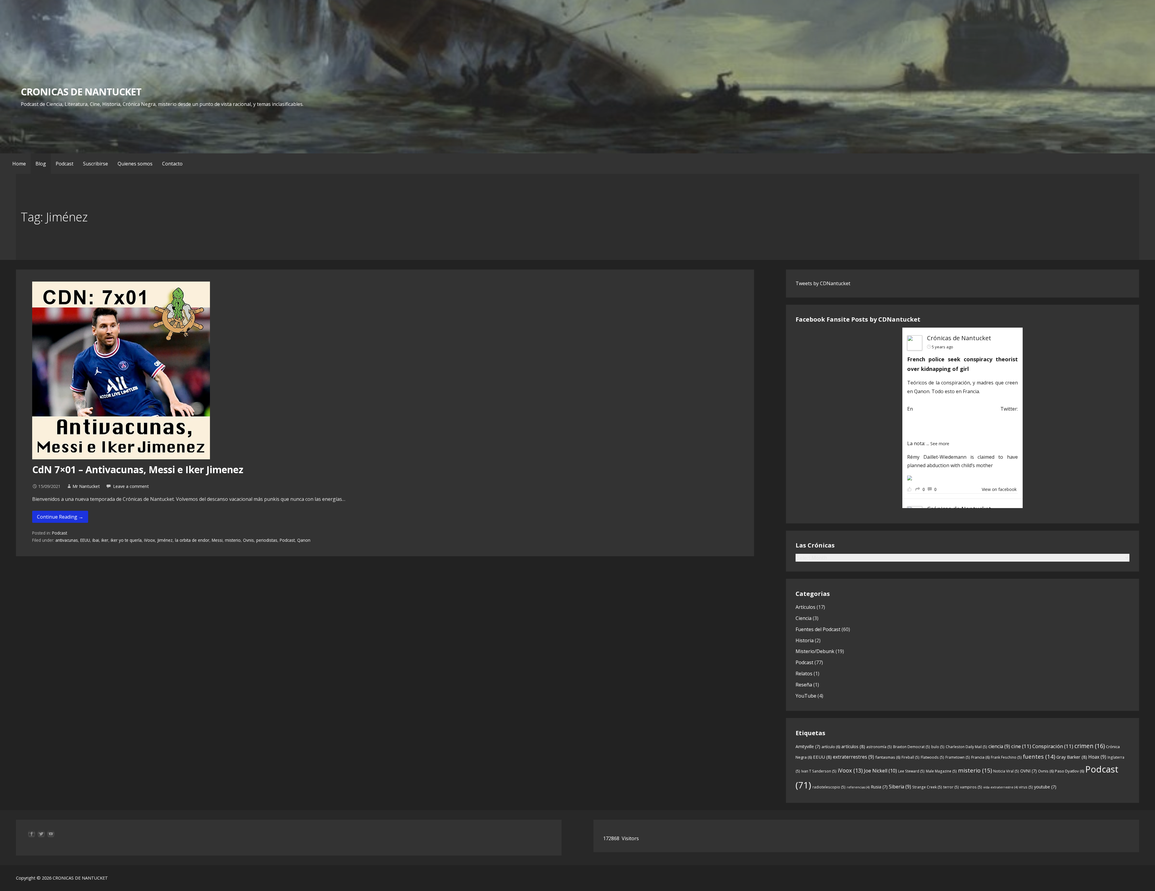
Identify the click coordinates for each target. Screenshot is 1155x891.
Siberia (900, 786)
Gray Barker (1071, 757)
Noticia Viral (1006, 771)
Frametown (957, 757)
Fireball (910, 757)
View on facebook (999, 489)
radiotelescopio (828, 787)
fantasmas (887, 757)
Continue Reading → (60, 516)
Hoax (1097, 757)
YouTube (806, 695)
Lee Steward (911, 771)
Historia (805, 640)
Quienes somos (135, 163)
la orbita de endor (192, 540)
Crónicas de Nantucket (959, 338)
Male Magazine (941, 771)
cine (1021, 746)
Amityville (808, 746)
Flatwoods (932, 757)
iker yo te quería (126, 540)
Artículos (805, 607)
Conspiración (1052, 746)
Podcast (64, 163)
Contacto (172, 163)
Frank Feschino (1006, 757)
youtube (1045, 787)
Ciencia (804, 618)
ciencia (999, 746)
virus (1026, 787)
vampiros (971, 787)
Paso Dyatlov (1069, 771)
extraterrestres (853, 757)
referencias (858, 787)
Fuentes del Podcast (818, 629)
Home (19, 163)
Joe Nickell (880, 770)
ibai (95, 540)
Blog (40, 163)
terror (951, 787)
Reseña (804, 684)
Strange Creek (927, 787)
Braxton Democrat (911, 746)
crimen (1089, 746)
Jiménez (165, 540)
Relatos (804, 673)
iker (104, 540)
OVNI (1028, 771)
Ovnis (248, 540)
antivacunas (66, 540)
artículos (853, 746)
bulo (937, 746)
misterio (233, 540)
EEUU (85, 540)
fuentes (1039, 756)
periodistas (266, 540)
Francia (980, 757)
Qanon (303, 540)
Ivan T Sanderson (818, 771)
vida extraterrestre (1000, 787)
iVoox (149, 540)
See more (939, 443)
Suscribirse (95, 163)
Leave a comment (131, 486)
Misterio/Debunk (815, 651)
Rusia (879, 787)
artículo (830, 746)
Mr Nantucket (86, 486)
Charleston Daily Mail (966, 746)
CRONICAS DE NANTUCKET (81, 91)
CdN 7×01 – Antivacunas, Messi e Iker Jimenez (137, 469)
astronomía (879, 746)
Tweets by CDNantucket (823, 283)
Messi (217, 540)
